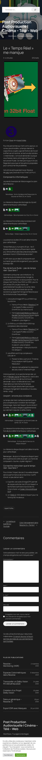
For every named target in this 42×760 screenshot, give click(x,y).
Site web (6, 605)
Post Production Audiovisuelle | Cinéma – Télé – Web (20, 26)
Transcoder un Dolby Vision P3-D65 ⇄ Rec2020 (15, 682)
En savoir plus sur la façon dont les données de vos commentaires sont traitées (18, 638)
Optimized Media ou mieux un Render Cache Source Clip (25, 314)
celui (7, 172)
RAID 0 (13, 495)
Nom (5, 585)
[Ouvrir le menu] (21, 3)
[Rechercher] (35, 9)
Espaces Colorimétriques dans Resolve (14, 673)
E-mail (5, 595)
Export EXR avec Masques (15, 708)
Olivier (11, 140)
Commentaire (8, 559)
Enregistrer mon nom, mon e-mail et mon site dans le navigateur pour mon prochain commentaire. (17, 616)
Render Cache (13, 376)
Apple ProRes (21, 140)
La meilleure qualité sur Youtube (9, 523)
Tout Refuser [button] (8, 755)
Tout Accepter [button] (20, 755)
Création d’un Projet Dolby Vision (12, 691)
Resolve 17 (33, 304)
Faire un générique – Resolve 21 (12, 700)
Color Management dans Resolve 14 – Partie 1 (28, 523)
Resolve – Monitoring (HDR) (11, 665)
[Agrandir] (36, 190)
